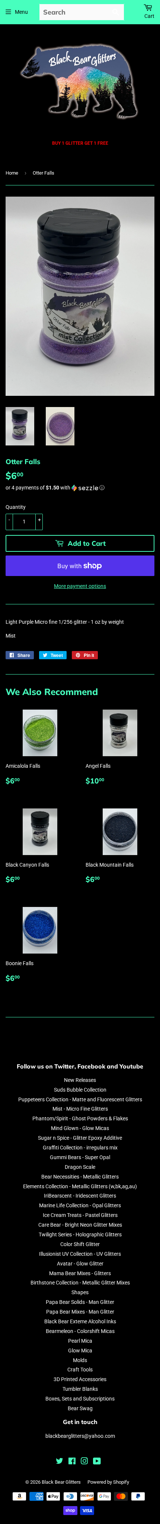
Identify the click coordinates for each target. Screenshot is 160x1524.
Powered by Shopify (108, 1482)
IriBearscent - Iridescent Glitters (80, 1196)
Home (12, 173)
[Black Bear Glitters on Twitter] (59, 1462)
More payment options (80, 586)
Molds (80, 1360)
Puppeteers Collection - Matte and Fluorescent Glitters (80, 1099)
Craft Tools (80, 1370)
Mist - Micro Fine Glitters (80, 1109)
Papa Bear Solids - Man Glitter (80, 1302)
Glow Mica (80, 1351)
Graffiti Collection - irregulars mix (80, 1148)
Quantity (16, 507)
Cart (149, 16)
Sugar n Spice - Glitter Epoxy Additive (80, 1138)
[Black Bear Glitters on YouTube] (97, 1462)
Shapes (80, 1292)
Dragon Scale (80, 1167)
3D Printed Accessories (80, 1379)
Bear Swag (80, 1408)
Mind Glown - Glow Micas (80, 1128)
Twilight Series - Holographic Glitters (80, 1234)
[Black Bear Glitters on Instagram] (84, 1462)
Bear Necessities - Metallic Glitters (80, 1177)
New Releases (80, 1080)
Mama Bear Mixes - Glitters (80, 1273)
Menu (21, 12)
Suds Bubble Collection (80, 1090)
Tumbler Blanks (80, 1389)
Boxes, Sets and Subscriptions (80, 1399)
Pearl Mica (80, 1341)
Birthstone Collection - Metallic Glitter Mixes (80, 1283)
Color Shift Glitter (80, 1244)
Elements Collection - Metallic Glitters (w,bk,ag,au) (80, 1186)
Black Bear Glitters (61, 1482)
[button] (80, 487)
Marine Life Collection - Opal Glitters (80, 1205)
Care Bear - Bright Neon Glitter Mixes (80, 1225)
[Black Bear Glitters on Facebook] (72, 1462)
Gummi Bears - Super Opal (80, 1157)
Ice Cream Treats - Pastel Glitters (80, 1215)
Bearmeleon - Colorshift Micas (80, 1331)
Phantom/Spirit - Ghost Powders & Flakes (80, 1118)
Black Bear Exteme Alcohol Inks (80, 1321)
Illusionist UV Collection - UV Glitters (80, 1254)
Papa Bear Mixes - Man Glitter (80, 1312)
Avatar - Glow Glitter (80, 1264)
